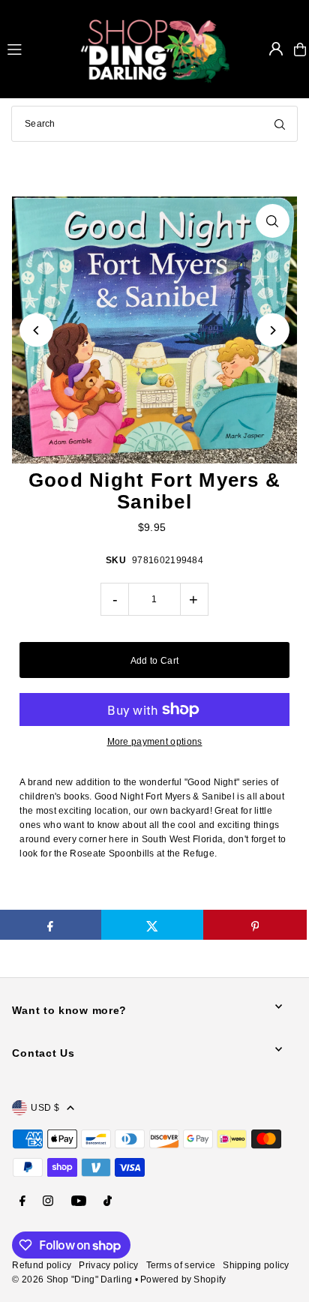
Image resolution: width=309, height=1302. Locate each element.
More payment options (154, 741)
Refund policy (41, 1265)
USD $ (45, 1107)
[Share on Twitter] (152, 925)
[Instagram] (48, 1202)
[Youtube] (78, 1202)
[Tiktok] (108, 1202)
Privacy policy (108, 1265)
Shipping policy (256, 1265)
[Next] (273, 330)
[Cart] (300, 49)
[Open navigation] (36, 49)
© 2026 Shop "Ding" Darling (72, 1279)
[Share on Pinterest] (254, 925)
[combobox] (154, 124)
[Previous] (36, 330)
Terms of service (181, 1265)
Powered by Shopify (183, 1279)
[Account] (276, 49)
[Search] (280, 124)
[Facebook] (23, 1202)
